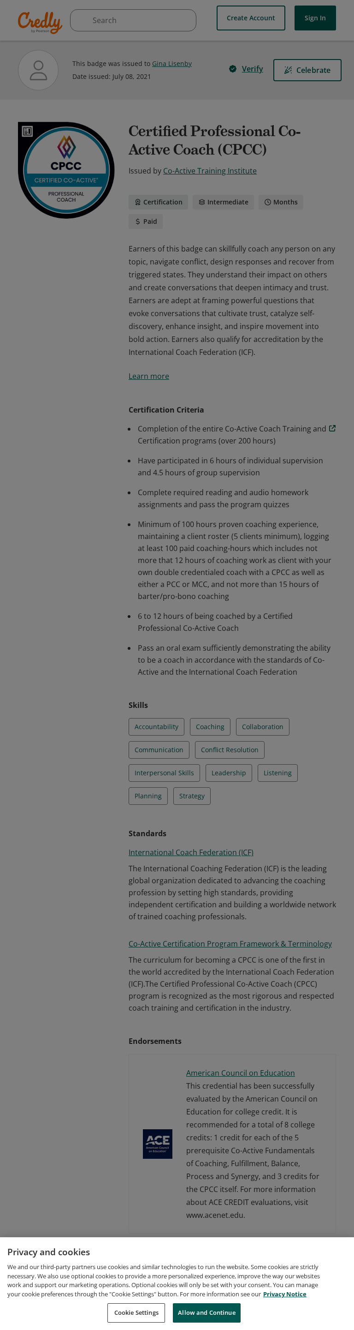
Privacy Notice (285, 1294)
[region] (177, 1283)
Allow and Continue (206, 1312)
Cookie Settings (136, 1312)
